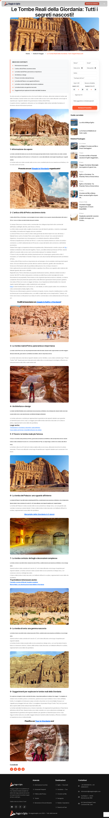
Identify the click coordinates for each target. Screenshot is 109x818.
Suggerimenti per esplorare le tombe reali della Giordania (30, 90)
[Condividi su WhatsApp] (19, 769)
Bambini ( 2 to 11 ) (89, 86)
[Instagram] (16, 807)
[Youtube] (12, 807)
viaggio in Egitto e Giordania (48, 302)
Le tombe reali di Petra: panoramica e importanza (28, 71)
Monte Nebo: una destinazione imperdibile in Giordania (27, 584)
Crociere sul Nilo (62, 794)
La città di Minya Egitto (86, 122)
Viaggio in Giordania (40, 169)
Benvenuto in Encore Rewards (43, 803)
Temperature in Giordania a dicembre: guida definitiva (25, 427)
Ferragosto (60, 798)
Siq (65, 247)
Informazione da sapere (21, 65)
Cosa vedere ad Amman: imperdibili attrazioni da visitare (25, 430)
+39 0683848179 (86, 785)
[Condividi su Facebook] (11, 769)
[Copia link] (23, 769)
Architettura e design (20, 75)
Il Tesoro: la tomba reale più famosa (24, 78)
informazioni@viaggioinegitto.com (90, 791)
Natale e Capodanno (63, 803)
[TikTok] (24, 807)
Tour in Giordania (42, 721)
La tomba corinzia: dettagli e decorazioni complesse (29, 84)
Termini (36, 798)
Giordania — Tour (62, 789)
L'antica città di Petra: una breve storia (25, 68)
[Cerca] (104, 4)
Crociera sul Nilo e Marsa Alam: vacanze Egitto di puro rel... (88, 195)
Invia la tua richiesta (92, 3)
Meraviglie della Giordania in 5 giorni (39, 514)
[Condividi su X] (15, 769)
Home (28, 53)
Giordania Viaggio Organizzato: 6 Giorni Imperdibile (86, 207)
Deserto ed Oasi (62, 807)
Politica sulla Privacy (40, 794)
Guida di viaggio (38, 53)
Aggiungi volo (79, 94)
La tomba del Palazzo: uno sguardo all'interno (27, 81)
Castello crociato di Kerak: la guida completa (24, 582)
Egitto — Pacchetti (62, 785)
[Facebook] (20, 807)
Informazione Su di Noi (40, 785)
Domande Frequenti (40, 789)
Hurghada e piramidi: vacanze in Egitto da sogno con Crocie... (88, 218)
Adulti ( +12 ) (75, 86)
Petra (11, 286)
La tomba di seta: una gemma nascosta (25, 87)
